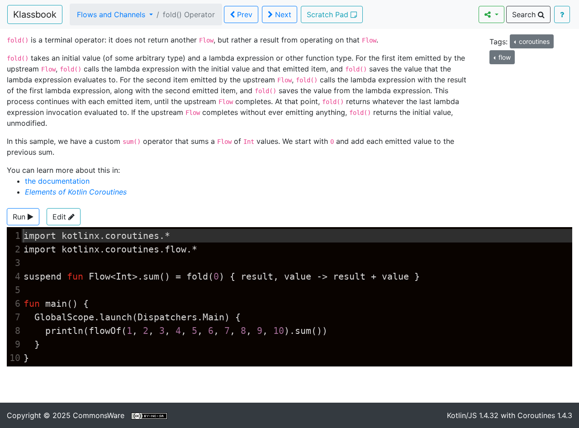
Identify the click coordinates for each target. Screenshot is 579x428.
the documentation (57, 180)
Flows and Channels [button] (112, 14)
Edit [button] (60, 216)
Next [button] (282, 14)
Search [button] (525, 14)
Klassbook (35, 14)
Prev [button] (243, 14)
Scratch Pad (329, 14)
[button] (23, 216)
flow (504, 57)
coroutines (533, 41)
